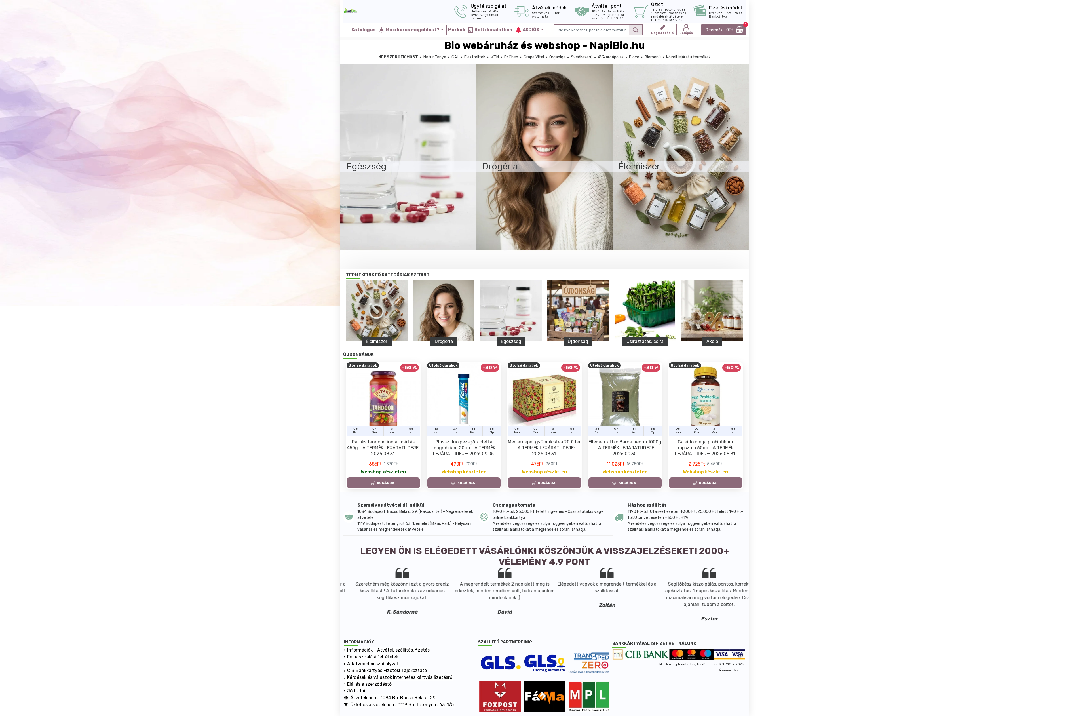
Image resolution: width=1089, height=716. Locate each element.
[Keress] (635, 30)
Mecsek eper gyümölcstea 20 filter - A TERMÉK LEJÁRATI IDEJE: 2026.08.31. (544, 447)
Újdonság (578, 341)
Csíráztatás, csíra (645, 341)
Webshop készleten (383, 472)
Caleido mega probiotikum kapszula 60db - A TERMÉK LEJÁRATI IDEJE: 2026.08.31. (705, 447)
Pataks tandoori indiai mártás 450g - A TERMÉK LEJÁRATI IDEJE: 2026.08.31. (383, 447)
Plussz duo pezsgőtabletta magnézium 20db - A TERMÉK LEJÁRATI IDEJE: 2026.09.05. (463, 447)
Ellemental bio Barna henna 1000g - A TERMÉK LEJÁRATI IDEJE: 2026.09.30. (624, 447)
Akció (712, 341)
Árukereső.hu (728, 670)
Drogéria (444, 341)
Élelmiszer (376, 341)
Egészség (511, 341)
